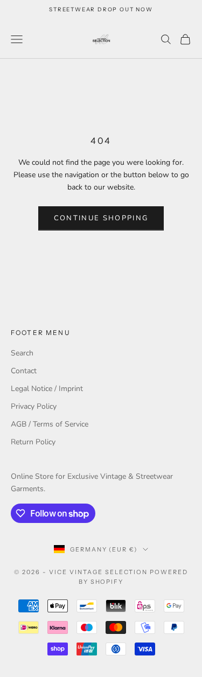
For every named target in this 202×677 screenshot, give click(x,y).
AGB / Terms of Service (49, 424)
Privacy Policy (34, 406)
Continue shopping (101, 218)
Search (22, 353)
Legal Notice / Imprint (47, 388)
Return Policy (33, 442)
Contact (24, 371)
